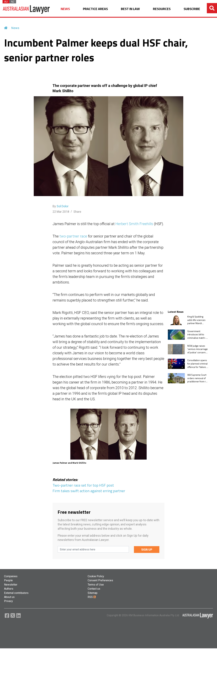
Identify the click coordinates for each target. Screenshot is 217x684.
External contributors (16, 593)
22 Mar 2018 (61, 211)
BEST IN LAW (130, 8)
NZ (12, 1)
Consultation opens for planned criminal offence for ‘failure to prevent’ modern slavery (197, 364)
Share (77, 211)
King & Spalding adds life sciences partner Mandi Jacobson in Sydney (197, 320)
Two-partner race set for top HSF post (83, 485)
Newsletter (10, 584)
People (8, 580)
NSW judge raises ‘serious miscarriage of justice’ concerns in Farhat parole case (198, 349)
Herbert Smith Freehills (134, 224)
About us (9, 597)
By (60, 206)
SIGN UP (146, 549)
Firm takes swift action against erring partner (89, 491)
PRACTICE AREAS (95, 8)
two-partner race (73, 236)
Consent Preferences (100, 580)
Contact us (94, 588)
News (15, 28)
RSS (90, 597)
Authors (8, 588)
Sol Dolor (62, 206)
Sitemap (92, 593)
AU (6, 1)
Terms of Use (96, 584)
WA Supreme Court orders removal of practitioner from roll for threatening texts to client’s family (197, 378)
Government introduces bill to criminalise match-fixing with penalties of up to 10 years (197, 335)
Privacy (8, 601)
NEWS (65, 8)
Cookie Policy (96, 576)
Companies (10, 576)
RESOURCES (162, 8)
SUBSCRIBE (192, 8)
